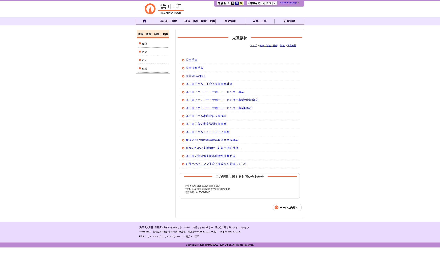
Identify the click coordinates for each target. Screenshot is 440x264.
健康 (144, 43)
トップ (253, 45)
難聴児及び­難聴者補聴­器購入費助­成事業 (212, 140)
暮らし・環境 (168, 21)
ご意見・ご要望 (191, 236)
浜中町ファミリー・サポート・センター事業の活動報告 (222, 100)
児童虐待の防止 (196, 76)
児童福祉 (291, 45)
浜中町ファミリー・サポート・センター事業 (215, 92)
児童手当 (191, 60)
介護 (144, 68)
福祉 (282, 45)
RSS (141, 236)
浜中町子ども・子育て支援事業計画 (209, 84)
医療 (144, 52)
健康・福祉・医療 (268, 45)
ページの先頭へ (289, 207)
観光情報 (230, 21)
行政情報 (289, 21)
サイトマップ (154, 236)
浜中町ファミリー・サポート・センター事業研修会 (219, 108)
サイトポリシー (172, 236)
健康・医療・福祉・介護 (153, 34)
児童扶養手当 (194, 68)
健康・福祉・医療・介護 (200, 21)
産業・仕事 (260, 21)
